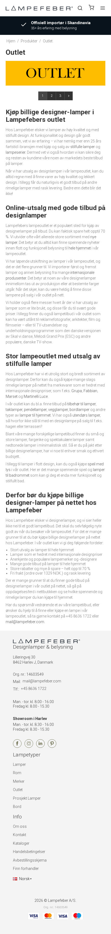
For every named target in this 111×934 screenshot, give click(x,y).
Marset (12, 396)
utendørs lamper (86, 415)
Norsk (24, 879)
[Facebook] (17, 746)
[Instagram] (29, 746)
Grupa (76, 391)
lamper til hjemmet (35, 415)
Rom (17, 773)
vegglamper (58, 409)
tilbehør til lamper (81, 404)
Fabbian (90, 391)
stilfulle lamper (82, 147)
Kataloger (21, 843)
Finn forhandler (26, 868)
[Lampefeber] (39, 8)
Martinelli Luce (36, 396)
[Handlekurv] (91, 8)
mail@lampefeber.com (25, 622)
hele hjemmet (79, 248)
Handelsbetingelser (29, 852)
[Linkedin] (40, 746)
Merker (19, 781)
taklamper (14, 409)
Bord (17, 806)
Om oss (20, 826)
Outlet (18, 790)
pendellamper (35, 409)
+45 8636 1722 (33, 688)
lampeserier (15, 152)
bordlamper (79, 409)
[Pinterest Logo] (52, 746)
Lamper (19, 764)
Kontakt (19, 835)
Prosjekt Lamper (27, 798)
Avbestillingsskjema (30, 860)
